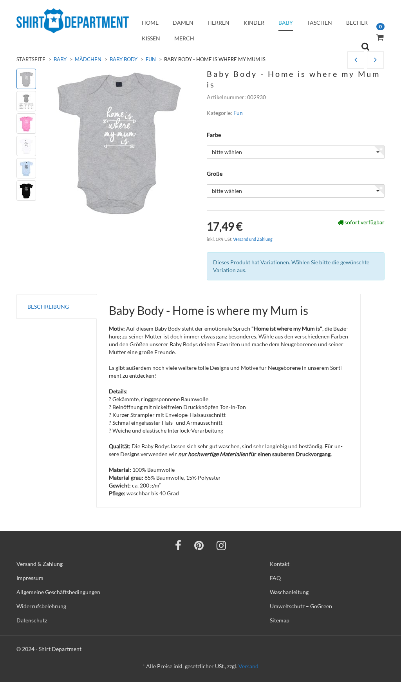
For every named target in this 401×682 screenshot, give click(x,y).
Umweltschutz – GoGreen (301, 606)
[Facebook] (178, 545)
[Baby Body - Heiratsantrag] (356, 60)
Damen (183, 22)
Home (150, 22)
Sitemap (279, 620)
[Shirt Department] (73, 20)
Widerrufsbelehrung (41, 606)
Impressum (29, 578)
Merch (184, 38)
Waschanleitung (289, 592)
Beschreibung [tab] (48, 306)
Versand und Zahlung (253, 239)
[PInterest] (199, 545)
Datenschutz (31, 620)
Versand (248, 666)
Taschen (319, 22)
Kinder (254, 22)
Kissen (151, 38)
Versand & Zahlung (39, 563)
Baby (285, 22)
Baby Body (123, 59)
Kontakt (279, 563)
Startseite (30, 59)
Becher (357, 22)
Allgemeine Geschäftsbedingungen (58, 592)
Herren (218, 22)
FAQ (275, 578)
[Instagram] (221, 545)
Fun (151, 59)
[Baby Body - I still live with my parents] (375, 60)
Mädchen (88, 59)
